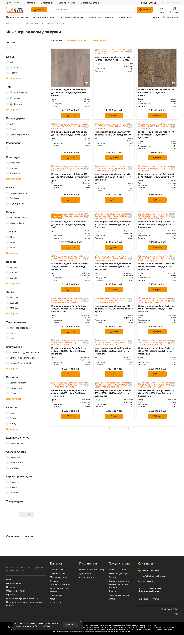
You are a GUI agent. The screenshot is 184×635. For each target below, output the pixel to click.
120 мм (13, 267)
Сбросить (26, 514)
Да (11, 48)
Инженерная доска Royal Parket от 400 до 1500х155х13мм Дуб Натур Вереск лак (69, 266)
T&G (12, 338)
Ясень (13, 129)
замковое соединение (20, 327)
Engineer (14, 168)
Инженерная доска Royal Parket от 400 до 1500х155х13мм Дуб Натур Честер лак (113, 266)
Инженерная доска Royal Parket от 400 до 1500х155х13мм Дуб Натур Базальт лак (113, 393)
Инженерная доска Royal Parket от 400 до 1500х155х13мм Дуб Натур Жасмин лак (156, 351)
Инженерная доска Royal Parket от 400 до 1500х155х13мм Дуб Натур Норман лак (156, 393)
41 (125, 428)
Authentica (15, 173)
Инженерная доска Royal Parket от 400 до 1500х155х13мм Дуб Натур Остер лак (156, 309)
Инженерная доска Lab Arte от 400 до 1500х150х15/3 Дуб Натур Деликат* (156, 134)
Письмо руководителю (119, 595)
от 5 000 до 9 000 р (19, 217)
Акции (156, 17)
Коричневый (20, 92)
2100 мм (14, 308)
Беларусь (14, 482)
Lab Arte (14, 67)
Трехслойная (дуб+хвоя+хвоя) (24, 352)
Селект (13, 413)
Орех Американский (20, 134)
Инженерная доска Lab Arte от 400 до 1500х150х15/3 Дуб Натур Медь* (69, 133)
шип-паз (14, 333)
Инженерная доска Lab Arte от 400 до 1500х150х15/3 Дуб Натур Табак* (113, 133)
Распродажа (172, 17)
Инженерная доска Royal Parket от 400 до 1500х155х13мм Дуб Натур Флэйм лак (156, 266)
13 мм (13, 247)
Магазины (32, 2)
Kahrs (12, 62)
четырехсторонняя (19, 193)
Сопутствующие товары (44, 17)
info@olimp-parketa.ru (154, 576)
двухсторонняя (17, 203)
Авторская (15, 162)
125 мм (13, 272)
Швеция (14, 492)
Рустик (13, 418)
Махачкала (148, 581)
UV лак (13, 393)
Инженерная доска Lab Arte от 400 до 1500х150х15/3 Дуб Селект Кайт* (156, 175)
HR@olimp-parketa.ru (148, 591)
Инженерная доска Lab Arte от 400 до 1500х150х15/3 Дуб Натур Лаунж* (70, 175)
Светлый (18, 104)
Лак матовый (16, 388)
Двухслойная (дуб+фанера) (23, 357)
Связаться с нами (170, 3)
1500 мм (14, 297)
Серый (17, 98)
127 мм (13, 277)
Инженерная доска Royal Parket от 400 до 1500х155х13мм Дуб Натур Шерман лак (156, 224)
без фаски (15, 198)
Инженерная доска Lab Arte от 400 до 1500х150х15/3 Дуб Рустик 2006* (113, 58)
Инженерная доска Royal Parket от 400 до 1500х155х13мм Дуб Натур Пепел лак (113, 351)
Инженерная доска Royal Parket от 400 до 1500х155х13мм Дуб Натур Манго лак (69, 351)
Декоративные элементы (101, 17)
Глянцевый (15, 457)
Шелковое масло (18, 382)
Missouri (14, 72)
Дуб (11, 123)
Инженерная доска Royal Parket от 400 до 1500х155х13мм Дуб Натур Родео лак (113, 224)
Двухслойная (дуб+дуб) (21, 363)
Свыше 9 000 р (17, 223)
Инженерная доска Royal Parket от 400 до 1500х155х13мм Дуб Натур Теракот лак (69, 393)
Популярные (99, 40)
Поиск (146, 10)
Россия (13, 487)
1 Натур (13, 423)
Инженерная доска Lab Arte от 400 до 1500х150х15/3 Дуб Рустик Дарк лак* (69, 224)
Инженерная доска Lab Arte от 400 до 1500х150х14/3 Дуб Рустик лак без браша (114, 309)
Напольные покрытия (17, 17)
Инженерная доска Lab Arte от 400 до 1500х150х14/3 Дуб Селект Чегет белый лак (113, 177)
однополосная (17, 443)
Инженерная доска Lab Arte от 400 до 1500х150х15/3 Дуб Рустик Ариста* (156, 92)
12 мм (13, 242)
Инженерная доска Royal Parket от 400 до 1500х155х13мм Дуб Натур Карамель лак (69, 309)
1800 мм (14, 302)
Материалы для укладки (72, 17)
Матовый (14, 468)
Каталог (41, 10)
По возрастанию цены (76, 40)
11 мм (13, 237)
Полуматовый (16, 462)
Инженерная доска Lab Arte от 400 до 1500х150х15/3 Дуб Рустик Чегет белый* (69, 92)
